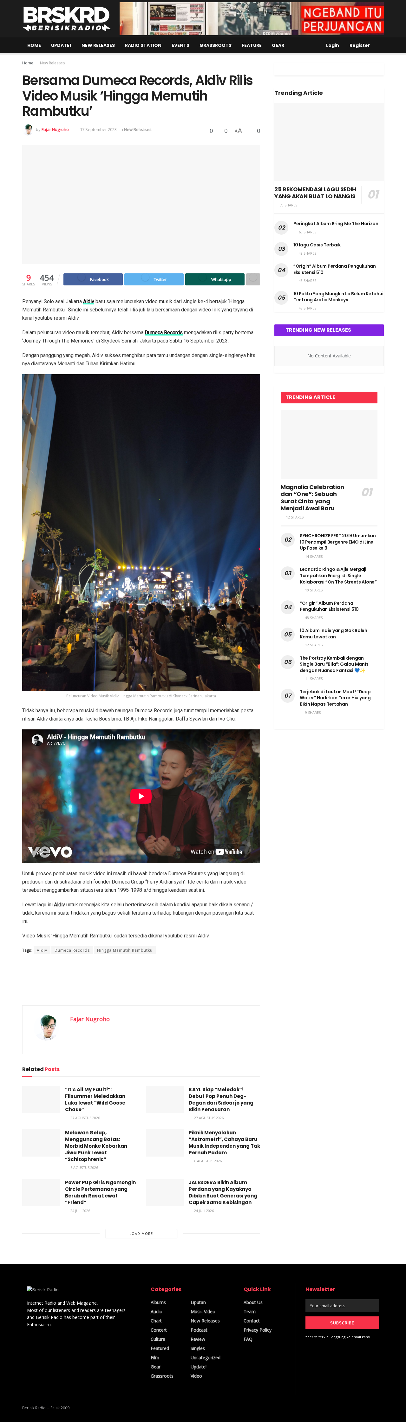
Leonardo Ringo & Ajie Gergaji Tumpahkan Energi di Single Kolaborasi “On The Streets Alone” (338, 575)
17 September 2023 (98, 129)
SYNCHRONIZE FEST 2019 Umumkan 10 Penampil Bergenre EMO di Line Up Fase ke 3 (338, 541)
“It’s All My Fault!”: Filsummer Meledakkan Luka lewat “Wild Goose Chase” (95, 1099)
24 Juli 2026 (79, 1210)
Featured (160, 1348)
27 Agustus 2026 (84, 1117)
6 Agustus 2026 (83, 1167)
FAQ (248, 1339)
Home (34, 45)
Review (198, 1339)
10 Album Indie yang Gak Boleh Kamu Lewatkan (333, 633)
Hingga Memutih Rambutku (125, 950)
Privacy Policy (258, 1330)
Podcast (199, 1330)
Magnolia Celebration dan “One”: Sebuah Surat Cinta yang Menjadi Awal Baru (312, 497)
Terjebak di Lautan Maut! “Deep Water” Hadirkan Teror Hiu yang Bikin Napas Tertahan (335, 697)
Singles (198, 1348)
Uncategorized (205, 1357)
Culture (158, 1339)
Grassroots (216, 45)
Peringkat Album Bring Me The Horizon (335, 223)
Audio (156, 1311)
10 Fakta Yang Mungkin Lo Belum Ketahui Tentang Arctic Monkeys (338, 296)
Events (180, 45)
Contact (252, 1321)
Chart (156, 1321)
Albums (158, 1302)
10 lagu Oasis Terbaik (317, 245)
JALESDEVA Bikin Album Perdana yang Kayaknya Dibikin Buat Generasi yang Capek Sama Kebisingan (223, 1192)
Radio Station (143, 45)
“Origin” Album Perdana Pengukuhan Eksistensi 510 (334, 269)
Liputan (198, 1302)
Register (359, 45)
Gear (278, 45)
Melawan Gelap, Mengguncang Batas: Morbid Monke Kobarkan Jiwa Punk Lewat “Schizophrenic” (96, 1146)
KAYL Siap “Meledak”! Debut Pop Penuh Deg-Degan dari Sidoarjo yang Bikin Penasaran (221, 1099)
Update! (61, 45)
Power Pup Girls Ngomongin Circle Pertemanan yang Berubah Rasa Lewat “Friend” (100, 1192)
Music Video (203, 1311)
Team (250, 1311)
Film (155, 1357)
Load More (141, 1233)
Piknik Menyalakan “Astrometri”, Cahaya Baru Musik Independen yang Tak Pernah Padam (224, 1142)
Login (332, 45)
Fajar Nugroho (55, 129)
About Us (253, 1302)
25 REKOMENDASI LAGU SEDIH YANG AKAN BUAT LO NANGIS (315, 192)
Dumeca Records (164, 332)
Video (196, 1376)
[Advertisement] (141, 979)
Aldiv (88, 301)
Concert (159, 1330)
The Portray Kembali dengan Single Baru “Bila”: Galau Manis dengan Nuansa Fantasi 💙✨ (334, 664)
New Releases (98, 45)
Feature (252, 45)
